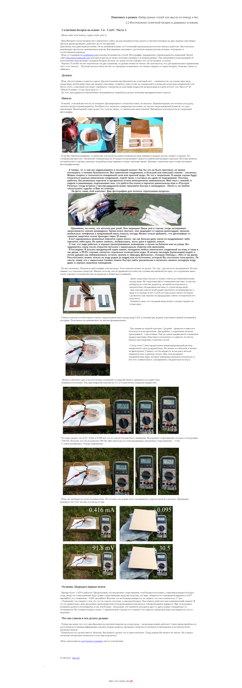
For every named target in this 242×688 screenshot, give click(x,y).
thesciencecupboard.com (78, 57)
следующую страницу (92, 641)
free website (120, 681)
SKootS (76, 658)
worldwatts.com (90, 55)
